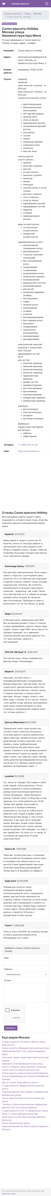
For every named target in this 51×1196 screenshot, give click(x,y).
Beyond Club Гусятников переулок (19, 1107)
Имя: (6, 958)
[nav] (47, 3)
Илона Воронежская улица (16, 1123)
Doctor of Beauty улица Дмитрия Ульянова (24, 1066)
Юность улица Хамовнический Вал (20, 1113)
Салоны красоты (20, 3)
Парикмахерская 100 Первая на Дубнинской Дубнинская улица (25, 1093)
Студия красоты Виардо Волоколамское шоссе (23, 1087)
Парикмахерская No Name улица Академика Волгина (25, 1128)
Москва (37, 13)
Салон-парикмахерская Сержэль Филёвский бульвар (25, 1078)
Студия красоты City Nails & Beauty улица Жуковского (23, 1043)
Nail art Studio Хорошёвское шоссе (20, 1082)
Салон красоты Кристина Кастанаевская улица (23, 1100)
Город (27, 13)
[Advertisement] (25, 482)
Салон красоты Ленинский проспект (21, 1070)
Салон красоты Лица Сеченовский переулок (25, 1073)
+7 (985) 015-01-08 (28, 444)
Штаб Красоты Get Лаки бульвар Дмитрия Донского (24, 1118)
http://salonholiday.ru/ (29, 451)
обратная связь (9, 1193)
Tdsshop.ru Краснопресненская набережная (24, 1104)
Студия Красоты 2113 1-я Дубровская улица (25, 1110)
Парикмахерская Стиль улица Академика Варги (24, 1053)
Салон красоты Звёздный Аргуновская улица (25, 1048)
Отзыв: (7, 980)
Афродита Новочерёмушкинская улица (22, 1063)
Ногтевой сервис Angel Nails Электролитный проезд (25, 1059)
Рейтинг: (8, 969)
